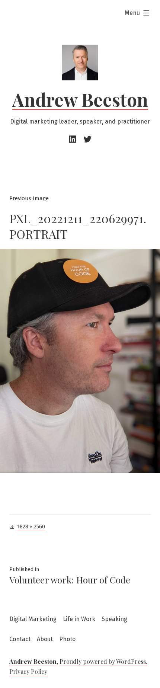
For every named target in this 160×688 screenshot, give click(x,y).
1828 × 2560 (31, 527)
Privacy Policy (28, 671)
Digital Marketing (33, 619)
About (45, 639)
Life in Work (79, 619)
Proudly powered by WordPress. (103, 661)
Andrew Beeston (80, 99)
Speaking (114, 619)
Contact (20, 639)
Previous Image (29, 198)
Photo (67, 639)
